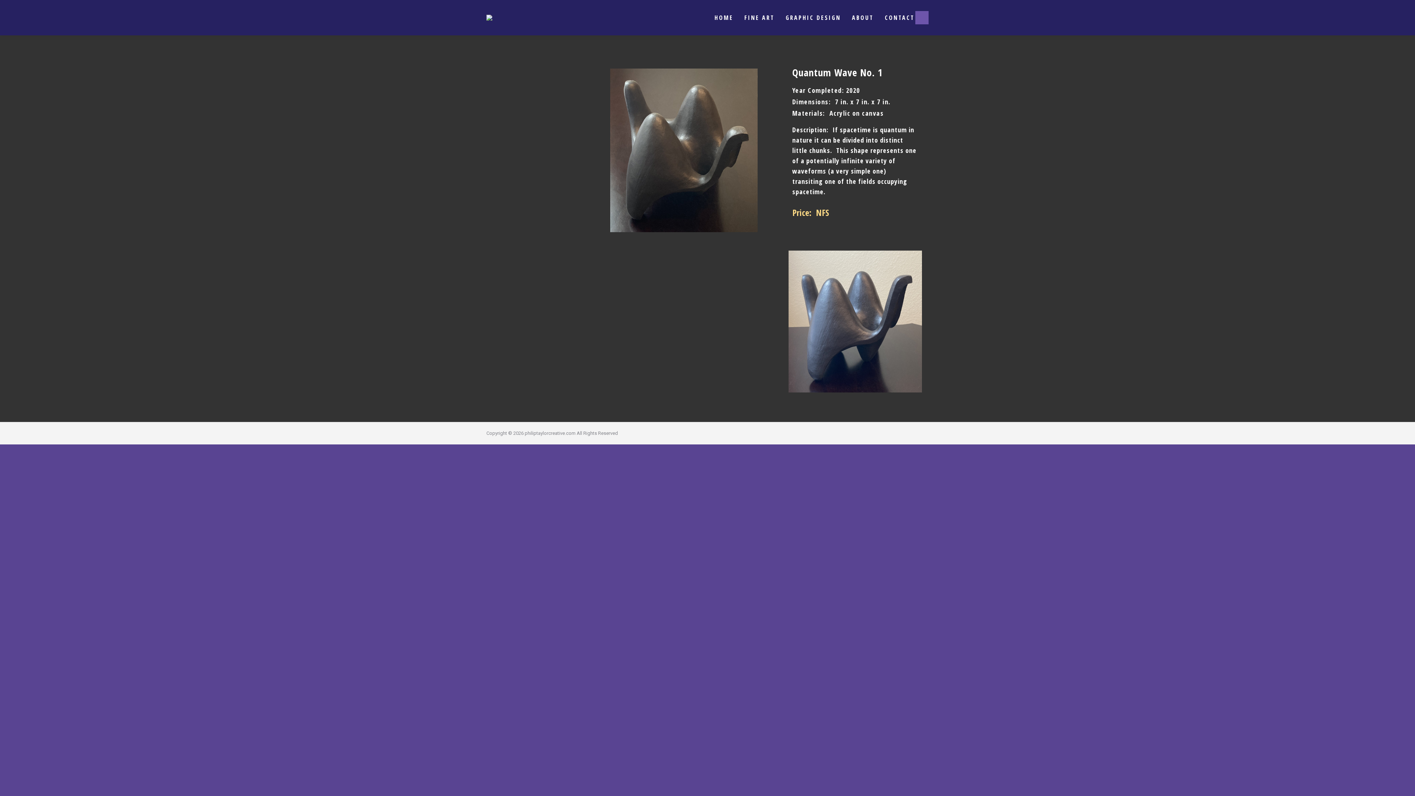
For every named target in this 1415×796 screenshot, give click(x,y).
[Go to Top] (1404, 785)
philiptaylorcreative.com (550, 433)
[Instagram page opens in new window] (922, 17)
